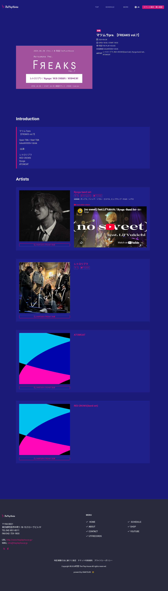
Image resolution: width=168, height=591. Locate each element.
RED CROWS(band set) (86, 405)
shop (133, 526)
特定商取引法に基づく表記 (65, 560)
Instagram (86, 196)
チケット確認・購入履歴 (153, 7)
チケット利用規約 (85, 560)
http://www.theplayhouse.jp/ (19, 540)
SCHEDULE (110, 7)
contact (93, 531)
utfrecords (95, 536)
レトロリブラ (81, 264)
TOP (97, 7)
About (92, 526)
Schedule (135, 522)
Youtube (99, 196)
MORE (125, 7)
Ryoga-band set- (83, 192)
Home (92, 522)
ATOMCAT (79, 334)
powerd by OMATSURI (82, 572)
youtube (134, 531)
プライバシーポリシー (103, 560)
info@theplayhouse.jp (18, 543)
